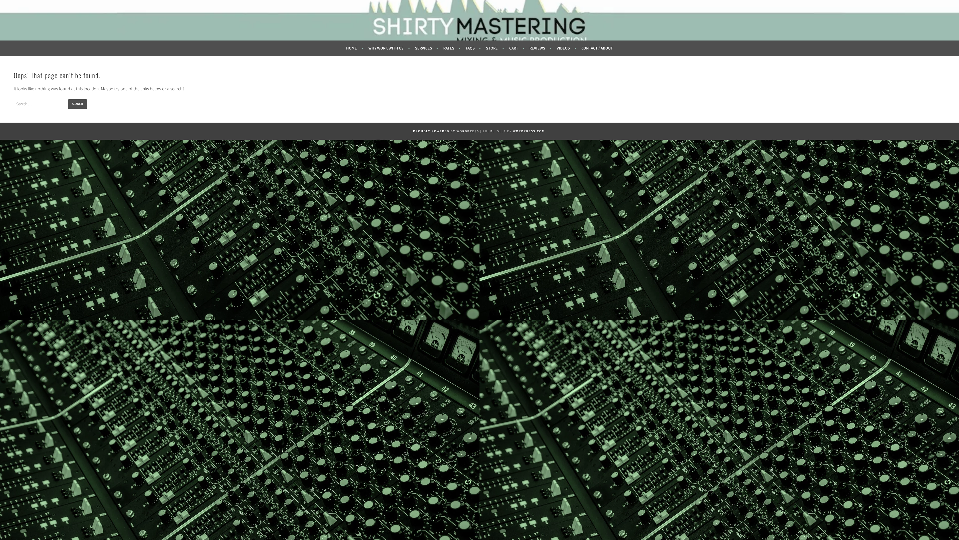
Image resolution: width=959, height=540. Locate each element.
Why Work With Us (386, 48)
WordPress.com (529, 131)
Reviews (537, 48)
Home (351, 48)
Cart (513, 48)
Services (423, 48)
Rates (448, 48)
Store (492, 48)
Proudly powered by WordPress (446, 131)
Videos (563, 48)
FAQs (470, 48)
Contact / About (597, 48)
